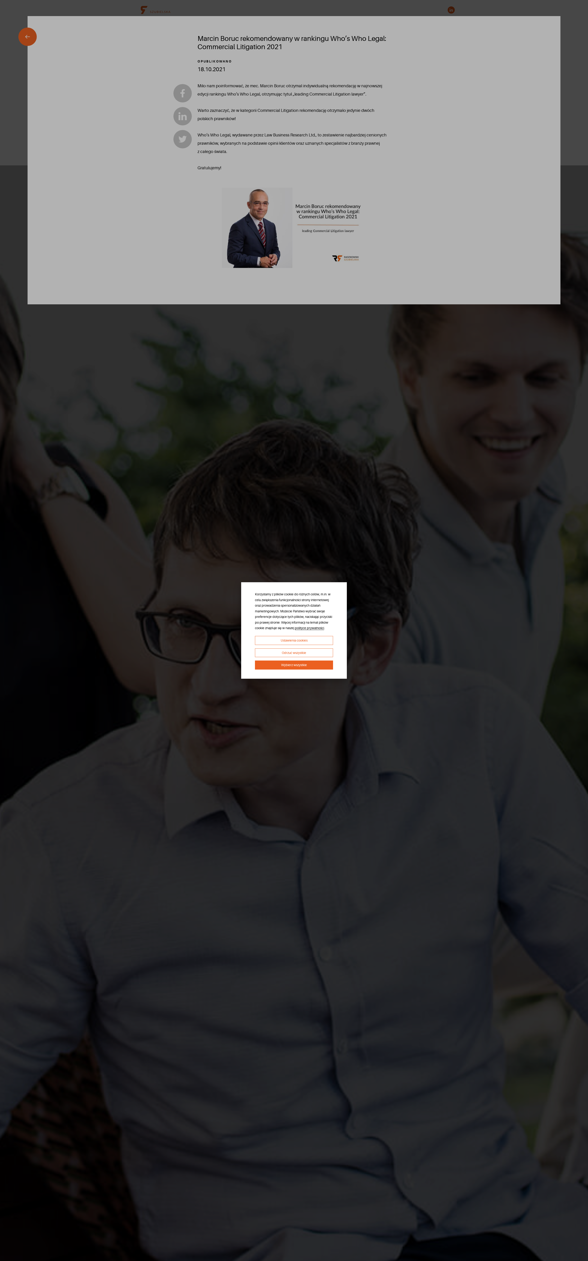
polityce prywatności (309, 628)
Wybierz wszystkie (294, 665)
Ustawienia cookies (294, 640)
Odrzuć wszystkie (294, 653)
